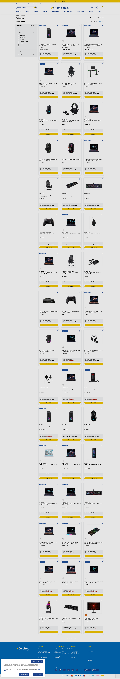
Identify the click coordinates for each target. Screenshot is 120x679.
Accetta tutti (38, 674)
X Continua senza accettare (37, 661)
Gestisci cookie (24, 674)
